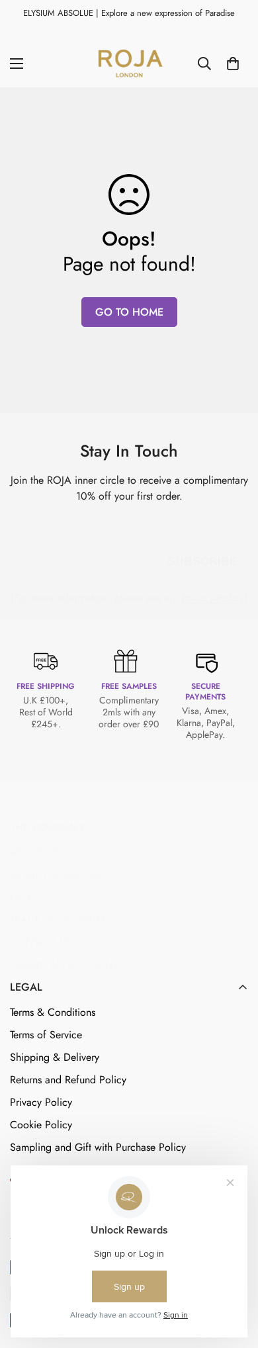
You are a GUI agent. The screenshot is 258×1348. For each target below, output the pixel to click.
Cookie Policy (41, 1124)
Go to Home (129, 312)
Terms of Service (46, 1034)
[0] (233, 63)
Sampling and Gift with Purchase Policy (98, 1147)
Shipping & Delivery (54, 1057)
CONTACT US (41, 942)
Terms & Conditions (52, 1012)
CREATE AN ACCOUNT (64, 964)
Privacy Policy (213, 598)
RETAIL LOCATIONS (55, 874)
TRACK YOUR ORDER (59, 919)
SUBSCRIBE (202, 558)
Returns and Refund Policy (68, 1079)
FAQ (20, 897)
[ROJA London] (129, 63)
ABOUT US (34, 852)
